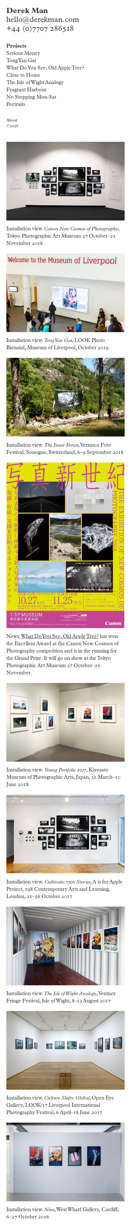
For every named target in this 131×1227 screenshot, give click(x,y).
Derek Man (27, 11)
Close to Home (23, 75)
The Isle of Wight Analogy (35, 82)
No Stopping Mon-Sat (31, 97)
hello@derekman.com (42, 19)
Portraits (15, 104)
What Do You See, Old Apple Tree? (45, 67)
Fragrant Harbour (26, 89)
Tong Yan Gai (21, 60)
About (11, 120)
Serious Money (23, 53)
